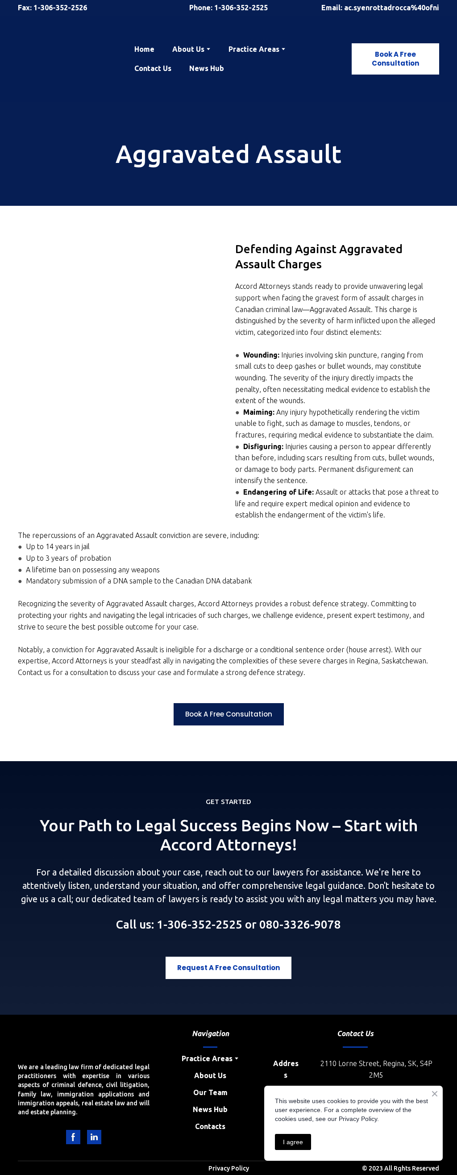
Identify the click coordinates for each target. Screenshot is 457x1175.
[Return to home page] (69, 59)
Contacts (210, 1126)
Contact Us (152, 68)
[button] (395, 59)
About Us (210, 1075)
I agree (293, 1142)
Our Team (210, 1092)
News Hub (206, 68)
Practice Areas (253, 49)
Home (144, 49)
